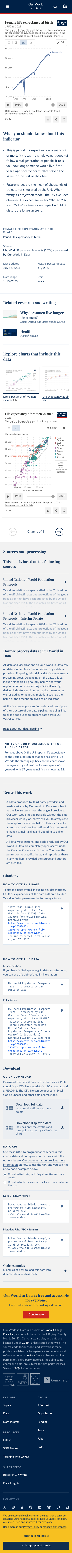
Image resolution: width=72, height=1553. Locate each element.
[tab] (8, 42)
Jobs (40, 1438)
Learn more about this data (19, 113)
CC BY (8, 119)
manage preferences (54, 1527)
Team (41, 1430)
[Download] (48, 119)
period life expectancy (31, 150)
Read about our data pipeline (21, 728)
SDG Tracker (11, 1448)
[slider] (27, 105)
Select (53, 428)
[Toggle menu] (7, 6)
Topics (7, 1405)
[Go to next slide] (59, 532)
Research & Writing (15, 1474)
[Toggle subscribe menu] (65, 6)
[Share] (56, 119)
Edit (63, 42)
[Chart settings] (64, 428)
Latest (7, 1440)
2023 (62, 105)
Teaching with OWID (16, 1457)
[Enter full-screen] (64, 119)
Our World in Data (36, 6)
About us (43, 1405)
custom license (35, 1355)
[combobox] (55, 6)
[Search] (55, 6)
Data (6, 1413)
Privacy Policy (31, 1527)
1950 (18, 105)
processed (61, 250)
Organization (45, 1413)
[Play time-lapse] (8, 105)
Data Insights (11, 1422)
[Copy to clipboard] (57, 909)
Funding (42, 1422)
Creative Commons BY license (29, 850)
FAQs (16, 1368)
